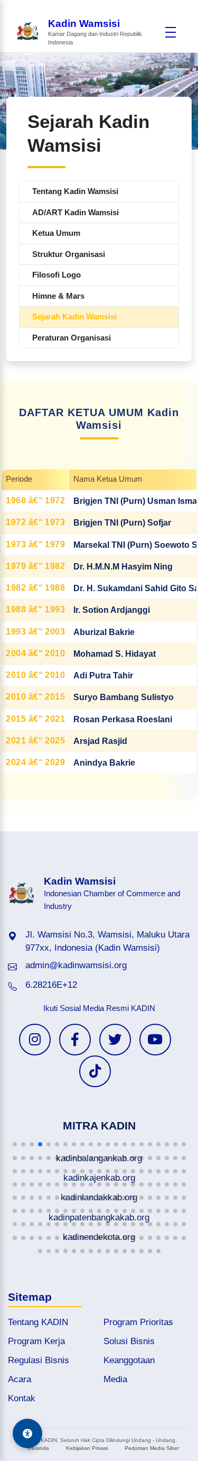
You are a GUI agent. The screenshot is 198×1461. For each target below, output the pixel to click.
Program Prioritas (138, 1322)
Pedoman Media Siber (152, 1448)
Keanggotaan (129, 1360)
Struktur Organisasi (68, 254)
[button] (15, 1144)
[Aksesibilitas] (27, 1433)
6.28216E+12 (51, 985)
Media (115, 1379)
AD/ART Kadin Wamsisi (75, 212)
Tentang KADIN (38, 1322)
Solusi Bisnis (129, 1341)
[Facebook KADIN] (75, 1039)
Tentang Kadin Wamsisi (75, 191)
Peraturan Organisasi (71, 337)
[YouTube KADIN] (155, 1039)
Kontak (21, 1398)
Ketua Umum (56, 232)
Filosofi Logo (56, 274)
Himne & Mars (58, 295)
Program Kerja (36, 1341)
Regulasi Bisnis (38, 1360)
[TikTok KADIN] (95, 1071)
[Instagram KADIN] (35, 1039)
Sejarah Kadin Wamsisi (74, 316)
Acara (19, 1379)
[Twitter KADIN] (115, 1039)
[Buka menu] (170, 32)
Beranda (38, 1448)
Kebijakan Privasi (87, 1448)
